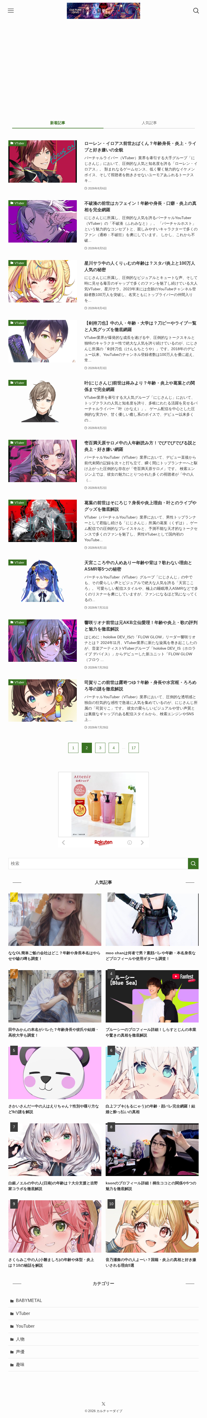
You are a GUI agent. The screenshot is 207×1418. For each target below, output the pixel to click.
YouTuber (25, 1326)
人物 (20, 1339)
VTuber (23, 1313)
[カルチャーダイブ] (103, 11)
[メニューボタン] (11, 11)
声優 (20, 1351)
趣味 (20, 1364)
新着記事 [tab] (57, 123)
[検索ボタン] (196, 11)
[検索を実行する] (193, 863)
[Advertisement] (103, 62)
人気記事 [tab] (149, 123)
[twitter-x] (103, 1404)
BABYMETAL (29, 1300)
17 (134, 748)
